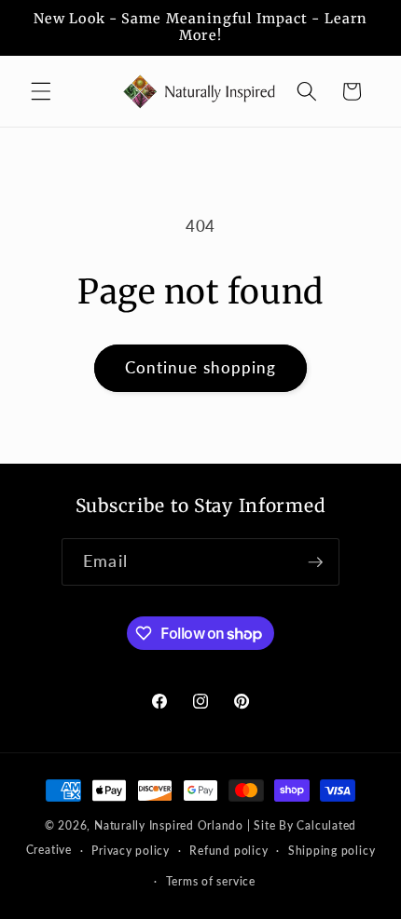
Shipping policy (332, 851)
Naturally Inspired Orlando (168, 825)
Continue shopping (201, 367)
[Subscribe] (315, 562)
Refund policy (228, 851)
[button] (41, 91)
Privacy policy (130, 851)
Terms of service (211, 881)
